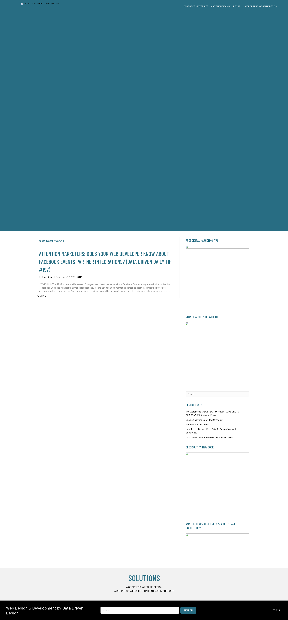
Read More (42, 296)
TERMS (276, 610)
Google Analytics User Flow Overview (204, 419)
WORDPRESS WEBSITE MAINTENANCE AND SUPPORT (212, 6)
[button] (188, 610)
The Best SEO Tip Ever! (197, 424)
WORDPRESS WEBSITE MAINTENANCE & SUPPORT (144, 591)
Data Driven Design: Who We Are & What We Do (209, 437)
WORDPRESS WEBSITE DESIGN (261, 6)
